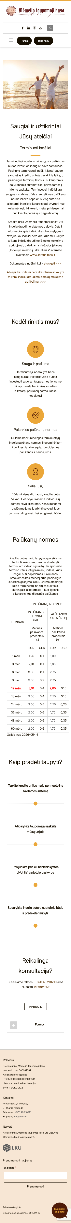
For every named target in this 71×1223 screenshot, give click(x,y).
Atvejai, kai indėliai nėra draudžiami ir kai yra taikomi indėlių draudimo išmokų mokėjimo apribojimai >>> (35, 276)
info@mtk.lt (42, 987)
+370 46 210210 (46, 982)
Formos (40, 1024)
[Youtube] (40, 28)
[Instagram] (34, 28)
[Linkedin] (29, 28)
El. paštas (10, 1167)
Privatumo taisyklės (12, 1207)
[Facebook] (23, 28)
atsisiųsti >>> (53, 263)
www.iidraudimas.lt (42, 255)
